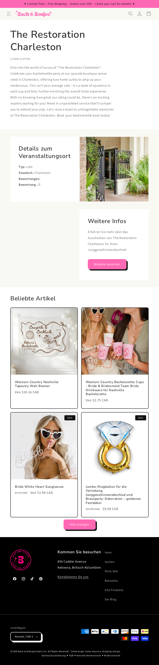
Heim (108, 552)
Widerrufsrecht (112, 655)
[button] (8, 13)
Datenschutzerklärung (54, 655)
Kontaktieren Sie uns (73, 577)
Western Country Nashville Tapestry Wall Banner (37, 384)
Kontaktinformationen (89, 655)
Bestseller (111, 580)
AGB (71, 655)
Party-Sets (111, 571)
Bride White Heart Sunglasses (39, 487)
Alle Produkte (114, 590)
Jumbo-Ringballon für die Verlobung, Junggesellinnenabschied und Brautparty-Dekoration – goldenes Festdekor (113, 495)
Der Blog (110, 599)
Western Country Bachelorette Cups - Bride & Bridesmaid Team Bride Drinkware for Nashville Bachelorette (115, 388)
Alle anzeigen (79, 524)
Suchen (110, 562)
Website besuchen (107, 264)
